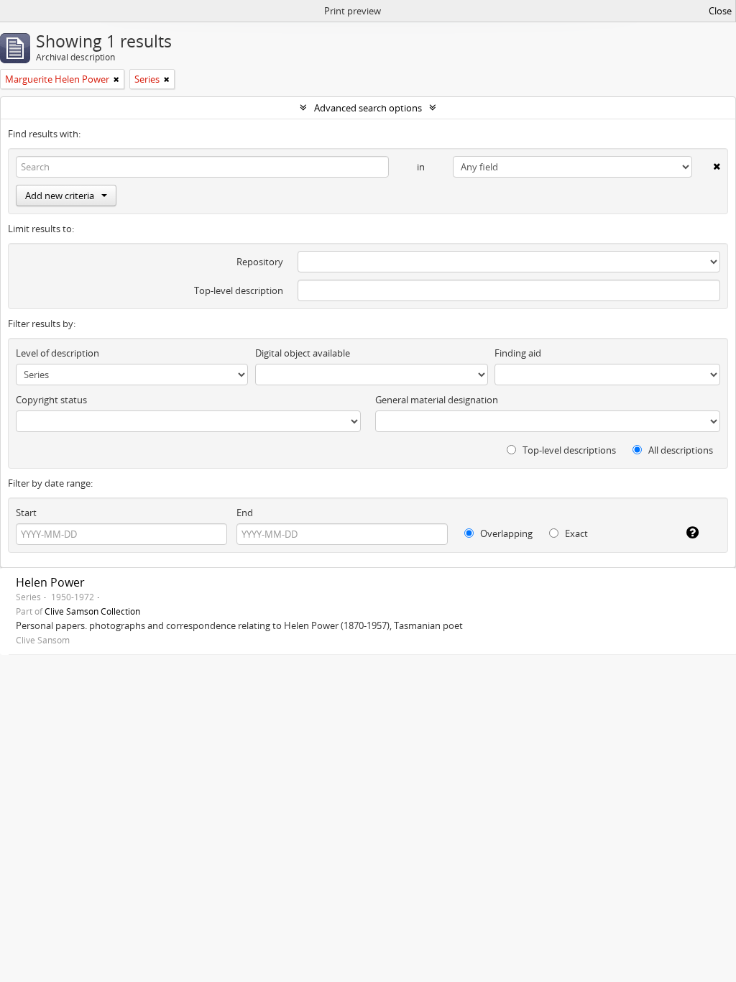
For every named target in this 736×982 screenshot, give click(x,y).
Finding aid (517, 353)
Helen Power (50, 582)
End (244, 512)
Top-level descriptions (568, 450)
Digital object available (302, 353)
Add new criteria (59, 195)
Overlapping (505, 533)
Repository (259, 261)
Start (26, 512)
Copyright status (51, 399)
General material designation (436, 399)
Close (720, 10)
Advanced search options (368, 107)
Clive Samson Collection (92, 611)
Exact (575, 533)
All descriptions (679, 450)
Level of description (57, 353)
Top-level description (238, 290)
